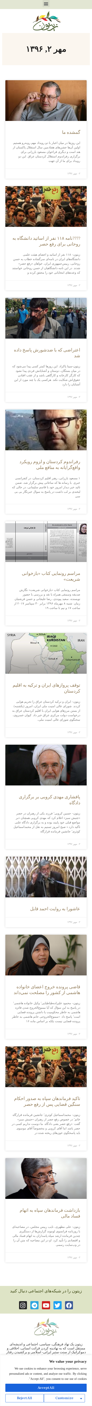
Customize (64, 1398)
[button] (46, 3)
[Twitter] (57, 1305)
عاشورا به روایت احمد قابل (55, 908)
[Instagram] (23, 1305)
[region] (46, 1380)
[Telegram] (34, 1305)
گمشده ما (71, 132)
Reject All (24, 1398)
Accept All (46, 1387)
